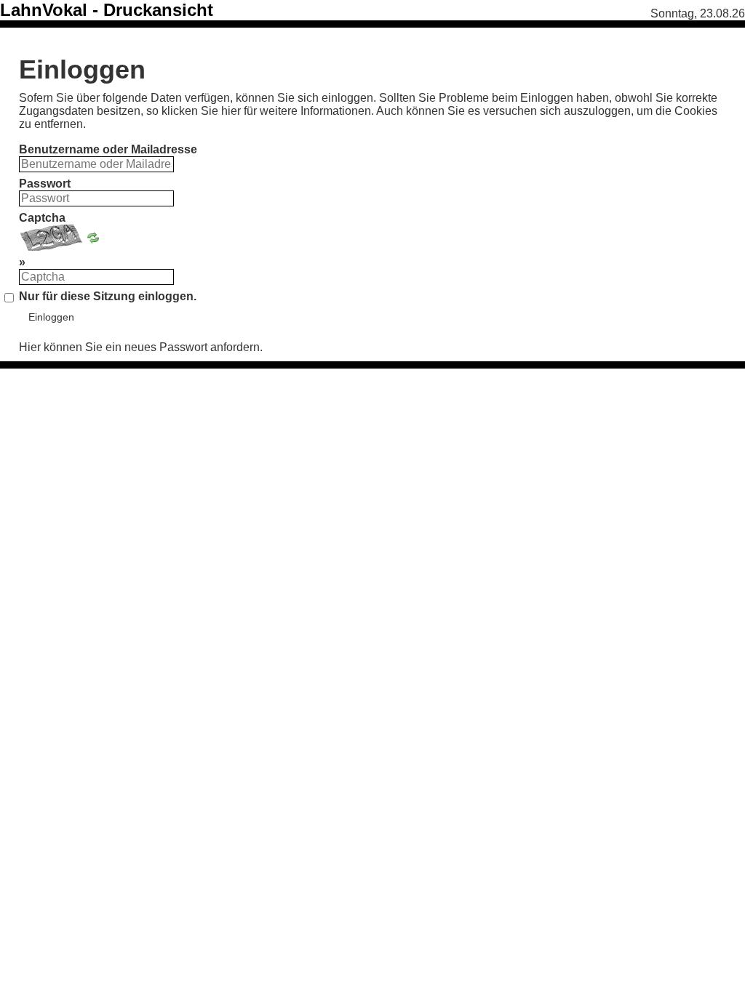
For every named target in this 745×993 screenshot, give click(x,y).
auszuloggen (597, 111)
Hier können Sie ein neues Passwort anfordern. (141, 347)
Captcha (42, 218)
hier (231, 111)
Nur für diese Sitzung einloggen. (107, 296)
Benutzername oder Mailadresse (108, 149)
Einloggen (51, 317)
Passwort (45, 183)
